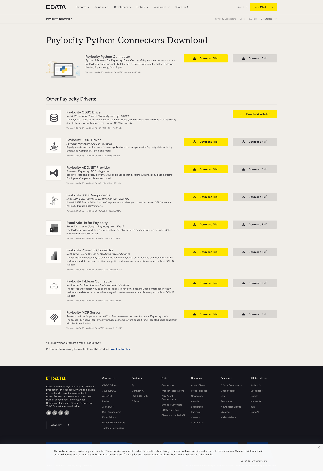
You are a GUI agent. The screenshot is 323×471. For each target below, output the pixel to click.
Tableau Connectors (113, 427)
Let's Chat (260, 7)
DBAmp (136, 401)
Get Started (266, 19)
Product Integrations (173, 390)
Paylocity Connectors (225, 19)
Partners (195, 411)
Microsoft (255, 401)
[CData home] (58, 7)
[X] (54, 412)
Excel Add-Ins (110, 417)
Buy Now (253, 19)
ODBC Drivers (110, 385)
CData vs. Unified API (173, 415)
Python (106, 401)
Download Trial (209, 58)
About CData (198, 385)
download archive (120, 349)
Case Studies (228, 390)
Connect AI (138, 390)
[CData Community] (66, 412)
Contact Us (197, 422)
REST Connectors (111, 411)
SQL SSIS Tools (140, 395)
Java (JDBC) (109, 390)
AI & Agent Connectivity (169, 397)
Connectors (168, 385)
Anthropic (255, 385)
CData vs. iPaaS (170, 409)
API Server (107, 406)
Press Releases (199, 390)
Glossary (225, 411)
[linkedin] (48, 412)
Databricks (256, 390)
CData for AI (182, 7)
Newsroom (197, 395)
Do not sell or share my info (254, 461)
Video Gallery (228, 417)
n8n (252, 406)
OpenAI (254, 411)
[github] (60, 412)
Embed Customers (172, 404)
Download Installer (258, 114)
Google (254, 395)
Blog (223, 395)
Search (241, 7)
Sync (134, 385)
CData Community (231, 385)
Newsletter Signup (231, 406)
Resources (226, 401)
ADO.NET (107, 395)
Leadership (197, 406)
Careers (195, 417)
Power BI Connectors (113, 422)
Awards (195, 401)
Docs (242, 19)
